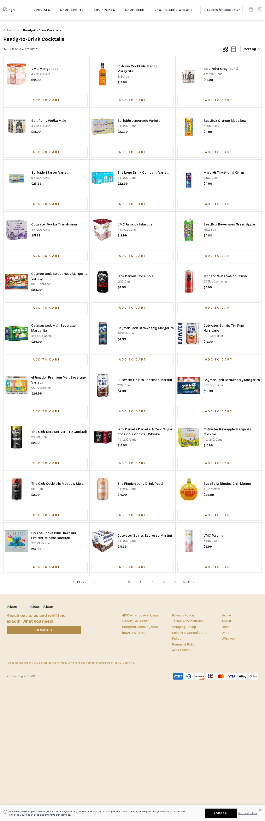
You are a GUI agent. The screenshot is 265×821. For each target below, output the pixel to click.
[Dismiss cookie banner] (260, 810)
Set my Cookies (247, 813)
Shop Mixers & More (173, 10)
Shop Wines (104, 10)
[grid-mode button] (225, 49)
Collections (11, 30)
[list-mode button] (233, 49)
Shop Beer (135, 10)
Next (186, 582)
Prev (80, 582)
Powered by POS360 (21, 676)
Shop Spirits (72, 10)
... (106, 582)
